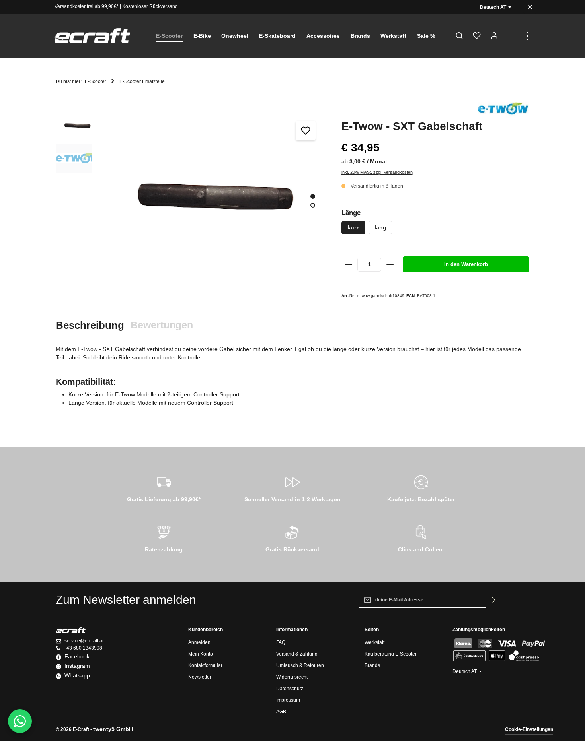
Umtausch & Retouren (300, 665)
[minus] (349, 264)
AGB (281, 711)
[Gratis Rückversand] (292, 537)
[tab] (90, 325)
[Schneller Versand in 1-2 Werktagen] (292, 487)
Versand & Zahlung (297, 654)
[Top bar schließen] (529, 7)
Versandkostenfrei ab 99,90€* (87, 6)
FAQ (280, 642)
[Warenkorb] (512, 36)
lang (380, 227)
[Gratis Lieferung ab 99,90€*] (163, 487)
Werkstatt (374, 642)
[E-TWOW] (503, 109)
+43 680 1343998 (83, 648)
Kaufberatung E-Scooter (391, 654)
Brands (372, 665)
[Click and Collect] (421, 537)
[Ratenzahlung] (163, 537)
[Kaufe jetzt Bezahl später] (421, 487)
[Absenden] (494, 600)
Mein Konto (200, 654)
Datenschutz (289, 688)
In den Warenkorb (466, 264)
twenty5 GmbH (113, 729)
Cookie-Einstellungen (529, 729)
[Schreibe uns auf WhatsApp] (20, 721)
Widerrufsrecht (292, 677)
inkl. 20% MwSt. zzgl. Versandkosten (377, 172)
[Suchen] (459, 36)
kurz (353, 227)
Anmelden (199, 642)
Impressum (288, 700)
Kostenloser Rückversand (150, 6)
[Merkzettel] (477, 36)
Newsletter (199, 677)
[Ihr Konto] (494, 36)
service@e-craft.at (83, 641)
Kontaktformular (205, 665)
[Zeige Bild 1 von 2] (312, 196)
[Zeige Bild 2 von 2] (312, 205)
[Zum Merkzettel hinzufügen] (306, 131)
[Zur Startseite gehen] (92, 36)
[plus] (390, 264)
